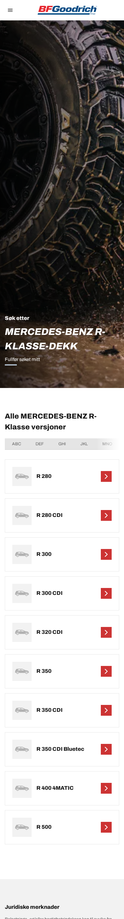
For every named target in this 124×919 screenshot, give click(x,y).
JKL (84, 444)
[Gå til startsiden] (67, 10)
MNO (107, 444)
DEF (40, 444)
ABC (16, 444)
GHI (62, 444)
